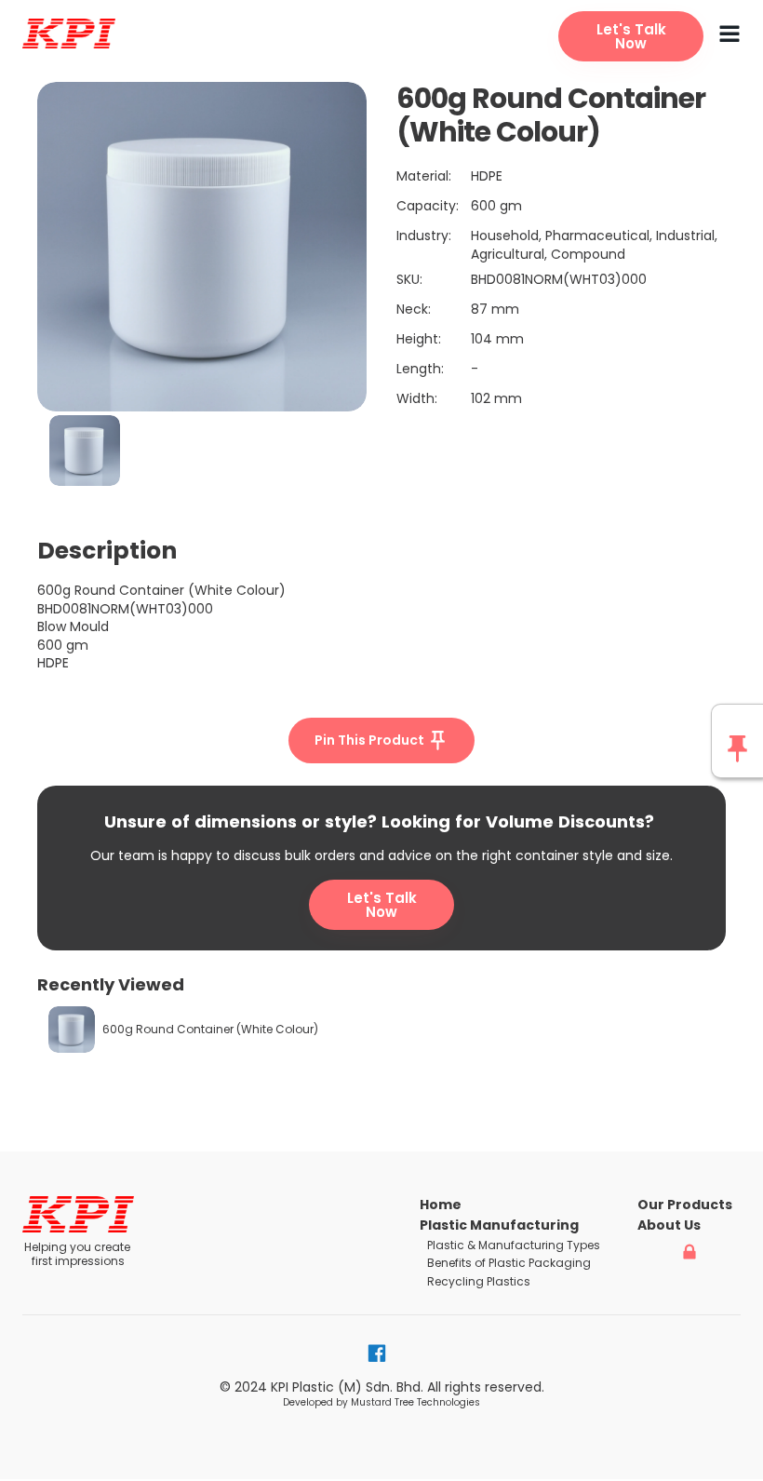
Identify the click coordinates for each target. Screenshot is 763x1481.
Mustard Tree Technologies (415, 1402)
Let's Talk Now (382, 905)
